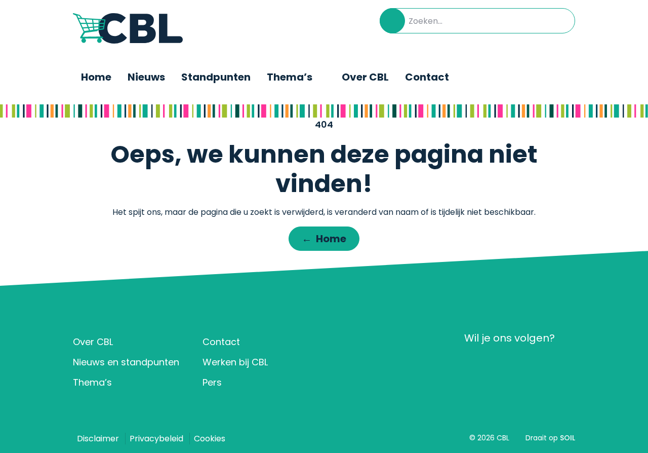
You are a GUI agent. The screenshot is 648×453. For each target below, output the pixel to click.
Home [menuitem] (96, 77)
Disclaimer (98, 438)
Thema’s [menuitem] (289, 77)
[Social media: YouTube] (535, 363)
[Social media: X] (505, 363)
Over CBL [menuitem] (365, 77)
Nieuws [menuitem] (146, 77)
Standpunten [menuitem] (216, 77)
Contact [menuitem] (427, 77)
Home (324, 239)
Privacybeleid (156, 438)
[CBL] (128, 28)
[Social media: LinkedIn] (475, 363)
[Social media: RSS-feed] (564, 363)
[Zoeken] (392, 20)
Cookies (209, 438)
